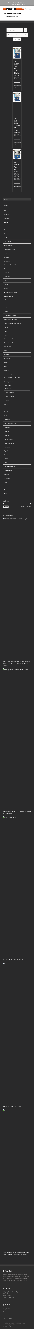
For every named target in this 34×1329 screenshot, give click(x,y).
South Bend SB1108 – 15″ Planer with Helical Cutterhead (17, 125)
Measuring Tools (8, 296)
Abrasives (6, 214)
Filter (6, 507)
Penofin (6, 327)
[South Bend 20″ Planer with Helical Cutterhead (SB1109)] (17, 154)
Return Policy (6, 1294)
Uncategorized (8, 470)
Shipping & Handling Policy (10, 1292)
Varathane (7, 474)
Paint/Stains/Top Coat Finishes (12, 323)
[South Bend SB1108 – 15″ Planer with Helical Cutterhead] (17, 103)
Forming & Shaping (9, 249)
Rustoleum (7, 358)
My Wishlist (6, 1310)
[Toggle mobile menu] (30, 9)
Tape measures (8, 439)
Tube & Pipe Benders (10, 466)
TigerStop (6, 451)
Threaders (7, 447)
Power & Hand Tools (9, 339)
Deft (5, 234)
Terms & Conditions (8, 1297)
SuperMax (7, 419)
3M (5, 210)
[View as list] (19, 39)
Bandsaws (8, 388)
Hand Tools (7, 273)
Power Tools (7, 347)
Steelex (6, 416)
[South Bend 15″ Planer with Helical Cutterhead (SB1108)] (17, 53)
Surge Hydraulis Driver (10, 423)
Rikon (5, 350)
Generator (7, 261)
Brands (6, 230)
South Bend (7, 385)
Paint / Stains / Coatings (10, 319)
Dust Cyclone (7, 241)
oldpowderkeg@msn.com (17, 4)
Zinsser (6, 494)
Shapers (6, 370)
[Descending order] (25, 30)
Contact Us (6, 1312)
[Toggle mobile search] (26, 9)
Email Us (8, 1327)
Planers (6, 331)
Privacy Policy (6, 1296)
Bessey (6, 222)
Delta (5, 238)
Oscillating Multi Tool (10, 315)
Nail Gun (6, 308)
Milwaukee (7, 300)
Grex (5, 269)
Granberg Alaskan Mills (10, 265)
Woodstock (7, 490)
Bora (5, 226)
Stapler (6, 408)
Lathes (6, 280)
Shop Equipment (8, 382)
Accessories (7, 218)
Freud (5, 253)
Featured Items (8, 245)
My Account (6, 1308)
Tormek (6, 459)
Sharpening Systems (9, 374)
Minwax (6, 304)
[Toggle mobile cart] (23, 9)
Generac (6, 257)
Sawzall (6, 362)
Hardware (7, 276)
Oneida (6, 311)
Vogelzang (7, 478)
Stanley (6, 404)
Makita (6, 288)
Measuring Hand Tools (10, 292)
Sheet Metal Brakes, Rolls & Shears (13, 378)
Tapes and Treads (9, 443)
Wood (5, 486)
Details (19, 85)
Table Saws (7, 435)
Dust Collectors (9, 392)
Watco (6, 482)
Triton (5, 462)
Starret (6, 412)
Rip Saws (6, 354)
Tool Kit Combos (8, 455)
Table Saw (7, 427)
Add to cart (16, 87)
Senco (5, 366)
